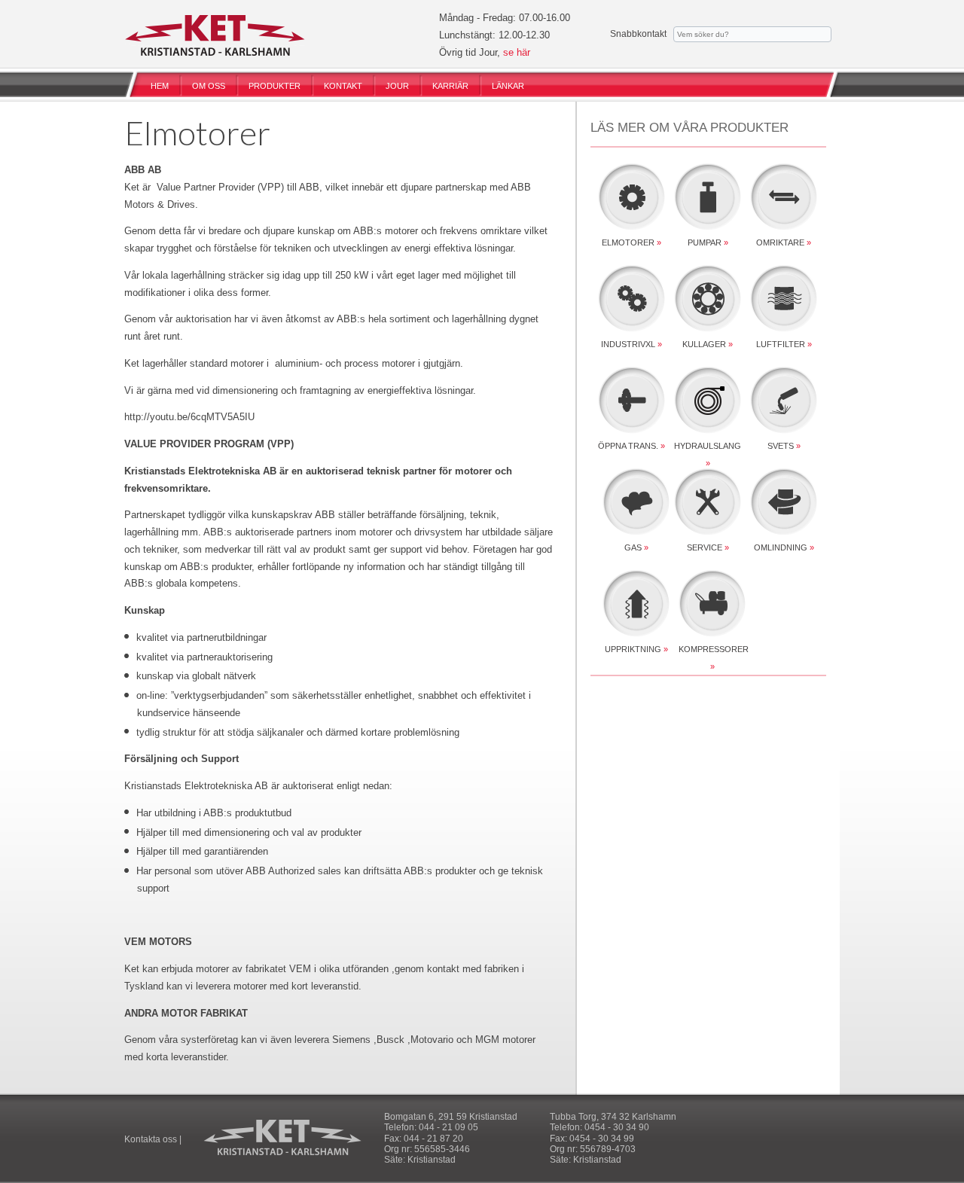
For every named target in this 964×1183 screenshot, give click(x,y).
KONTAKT (343, 85)
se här (516, 52)
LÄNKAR (508, 85)
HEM (160, 85)
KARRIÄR (450, 85)
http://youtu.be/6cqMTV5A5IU (189, 416)
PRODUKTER (274, 85)
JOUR (397, 85)
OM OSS (208, 85)
